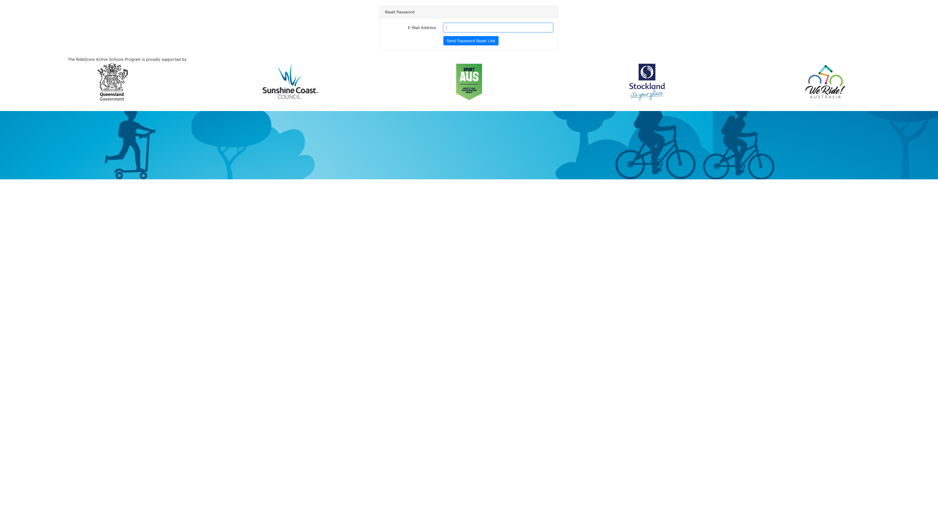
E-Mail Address (422, 27)
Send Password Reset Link (471, 40)
